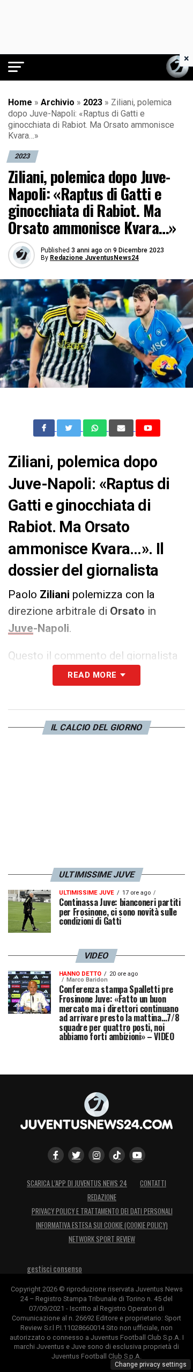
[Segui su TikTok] (117, 1155)
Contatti (153, 1183)
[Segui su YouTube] (137, 1155)
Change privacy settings (151, 1364)
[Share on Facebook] (45, 428)
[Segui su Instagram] (96, 1155)
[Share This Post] (96, 428)
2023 (92, 102)
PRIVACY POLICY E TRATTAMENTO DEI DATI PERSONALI (102, 1211)
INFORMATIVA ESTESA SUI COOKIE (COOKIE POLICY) (102, 1225)
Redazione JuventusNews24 (94, 258)
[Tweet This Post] (70, 428)
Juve (20, 628)
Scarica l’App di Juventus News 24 (77, 1183)
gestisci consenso (54, 1268)
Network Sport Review (102, 1239)
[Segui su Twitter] (76, 1155)
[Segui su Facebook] (56, 1155)
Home (20, 102)
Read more (92, 675)
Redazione (101, 1197)
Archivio (58, 102)
